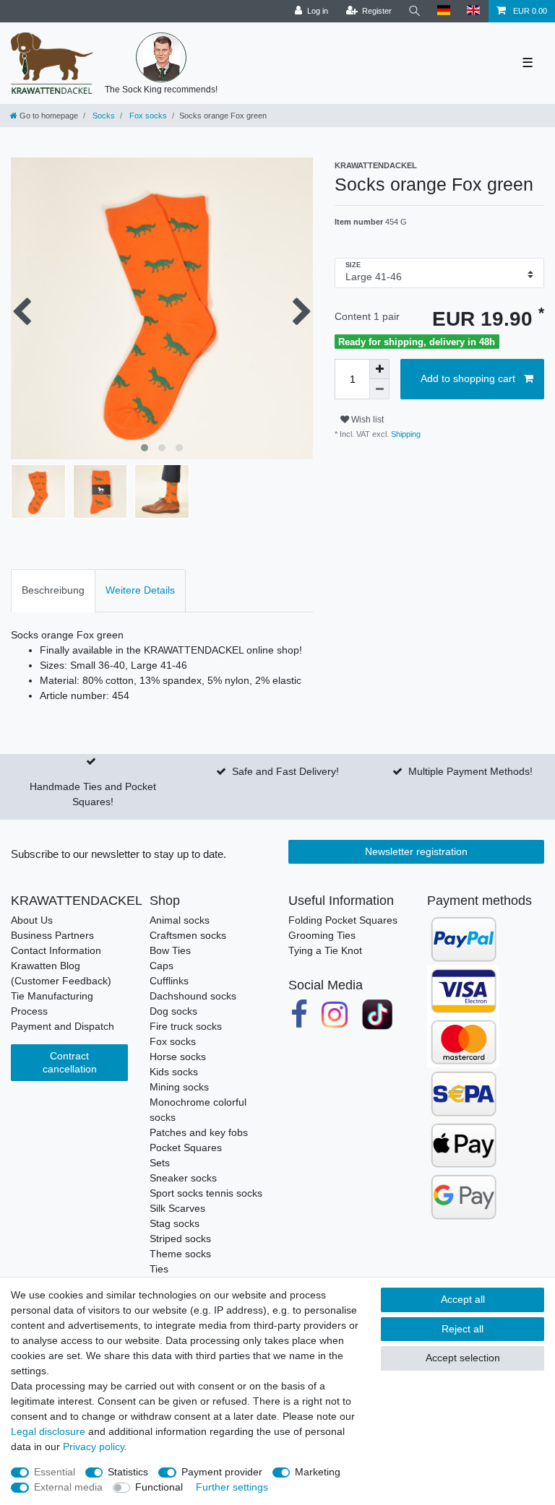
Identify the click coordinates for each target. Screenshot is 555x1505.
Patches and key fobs (199, 1132)
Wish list (366, 420)
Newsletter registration (416, 851)
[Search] (414, 11)
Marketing (317, 1472)
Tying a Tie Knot (325, 950)
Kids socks (174, 1071)
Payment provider (221, 1472)
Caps (161, 965)
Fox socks (147, 115)
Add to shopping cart (468, 378)
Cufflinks (169, 980)
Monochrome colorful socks (198, 1109)
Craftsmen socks (188, 935)
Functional (159, 1487)
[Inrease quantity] (379, 369)
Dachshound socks (193, 996)
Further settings (232, 1487)
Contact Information (56, 950)
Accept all (463, 1299)
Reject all (462, 1329)
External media (68, 1487)
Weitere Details (140, 590)
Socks (102, 115)
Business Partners (52, 935)
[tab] (53, 590)
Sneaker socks (183, 1178)
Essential (54, 1472)
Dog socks (173, 1011)
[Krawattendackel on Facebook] (299, 1015)
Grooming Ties (322, 935)
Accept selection (463, 1357)
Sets (160, 1162)
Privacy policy (93, 1446)
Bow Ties (170, 950)
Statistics (128, 1472)
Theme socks (180, 1253)
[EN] (474, 11)
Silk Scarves (177, 1208)
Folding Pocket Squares (342, 920)
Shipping (405, 434)
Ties (159, 1269)
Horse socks (178, 1056)
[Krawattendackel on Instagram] (335, 1015)
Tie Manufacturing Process (52, 1003)
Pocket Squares (186, 1147)
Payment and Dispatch (62, 1026)
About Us (32, 920)
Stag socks (174, 1223)
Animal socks (180, 920)
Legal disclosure (48, 1431)
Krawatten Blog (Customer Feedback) (61, 973)
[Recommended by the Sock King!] (161, 57)
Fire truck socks (186, 1026)
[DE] (444, 11)
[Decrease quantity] (379, 389)
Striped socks (180, 1238)
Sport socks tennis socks (206, 1193)
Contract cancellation (70, 1062)
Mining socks (179, 1087)
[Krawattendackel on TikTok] (377, 1015)
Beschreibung (53, 590)
